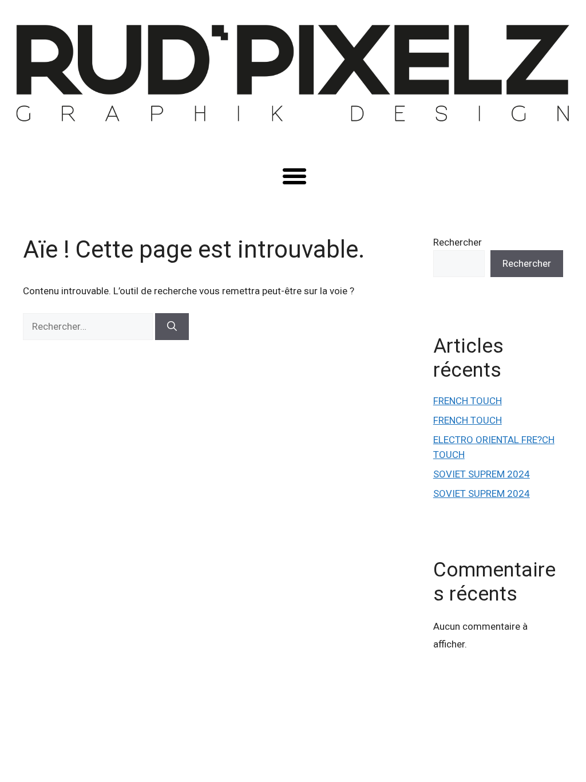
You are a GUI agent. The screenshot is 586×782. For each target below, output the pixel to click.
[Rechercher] (172, 327)
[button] (294, 176)
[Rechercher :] (89, 326)
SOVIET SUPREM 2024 (481, 474)
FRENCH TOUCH (467, 400)
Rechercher (457, 242)
